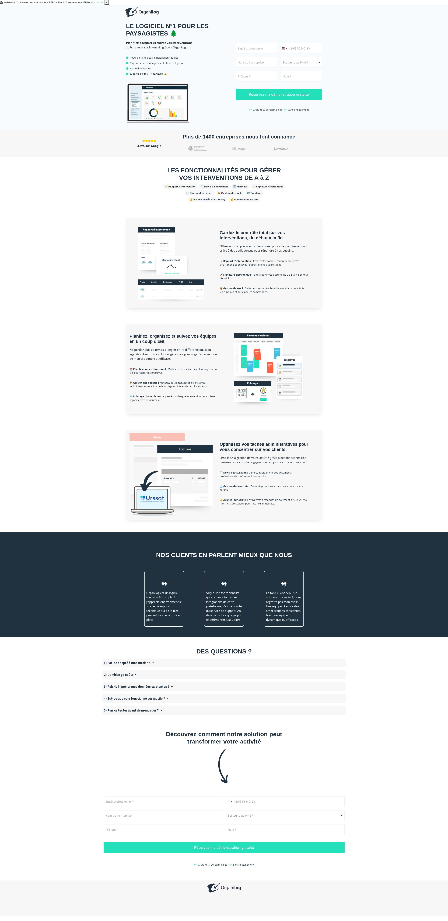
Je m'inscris (97, 2)
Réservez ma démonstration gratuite (279, 94)
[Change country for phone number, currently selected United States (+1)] (284, 48)
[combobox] (301, 62)
